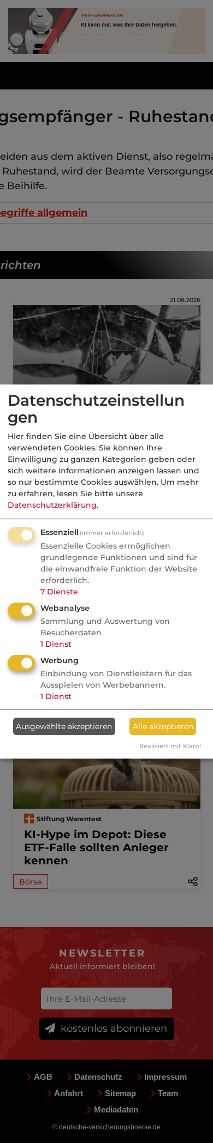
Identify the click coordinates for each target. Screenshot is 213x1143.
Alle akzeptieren (163, 726)
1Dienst (56, 644)
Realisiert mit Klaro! (170, 746)
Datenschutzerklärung (52, 505)
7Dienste (59, 592)
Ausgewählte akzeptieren (64, 726)
